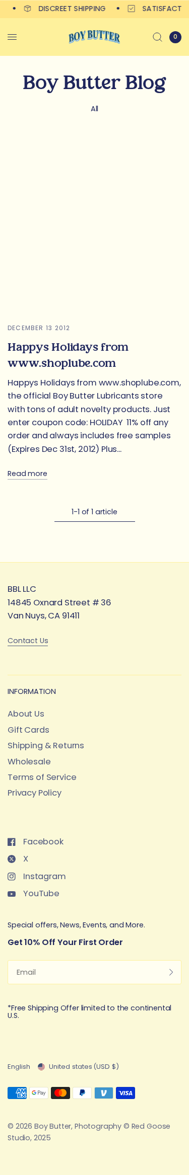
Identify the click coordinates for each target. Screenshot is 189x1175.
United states (84, 1066)
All (95, 109)
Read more (27, 473)
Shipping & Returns (46, 745)
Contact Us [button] (28, 641)
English (19, 1066)
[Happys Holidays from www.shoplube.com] (94, 224)
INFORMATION (32, 691)
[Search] (157, 37)
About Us (26, 714)
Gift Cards (28, 730)
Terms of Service (42, 777)
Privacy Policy (34, 793)
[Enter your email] (171, 972)
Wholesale (29, 761)
